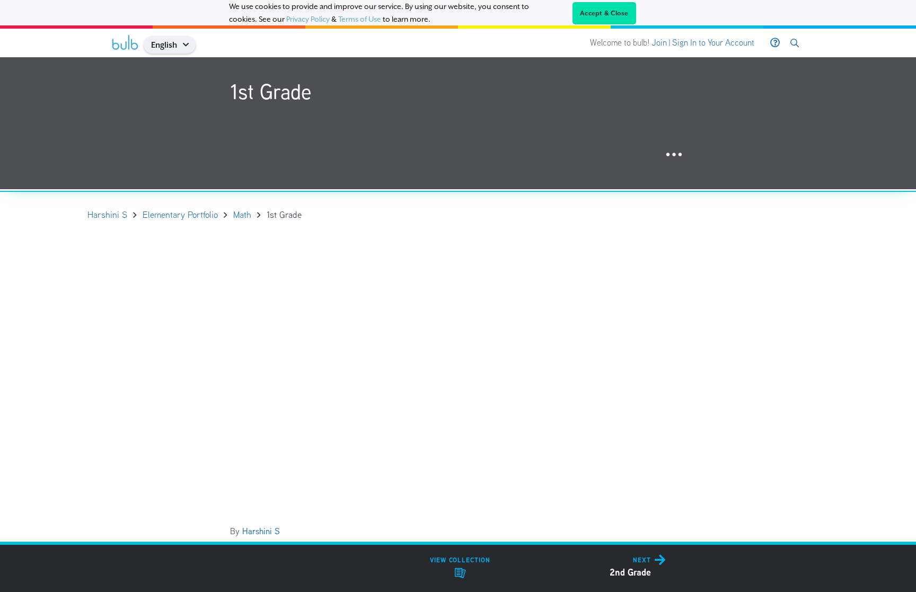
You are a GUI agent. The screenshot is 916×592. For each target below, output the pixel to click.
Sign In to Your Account (713, 43)
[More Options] (674, 155)
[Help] (775, 43)
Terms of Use (359, 19)
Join (659, 43)
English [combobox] (164, 44)
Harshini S (261, 531)
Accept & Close (604, 13)
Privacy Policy (308, 19)
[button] (189, 45)
